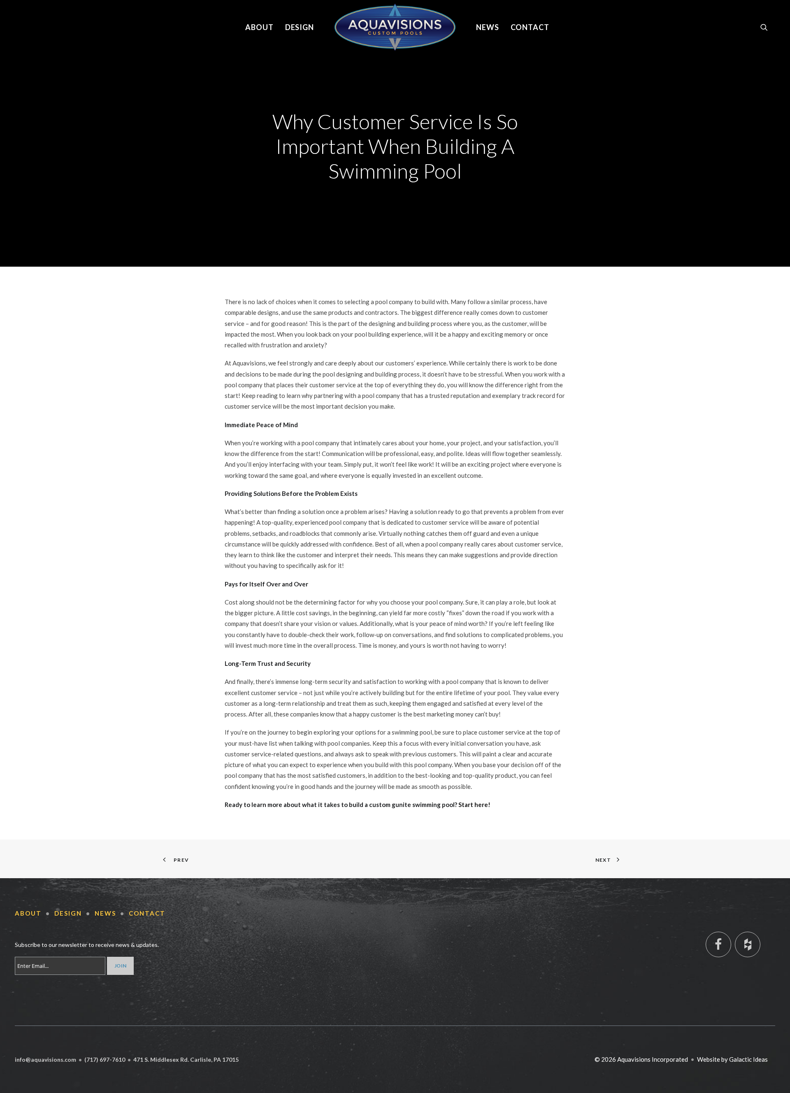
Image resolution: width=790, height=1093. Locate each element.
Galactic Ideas (748, 1059)
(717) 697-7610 (104, 1059)
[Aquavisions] (395, 27)
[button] (767, 27)
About (259, 27)
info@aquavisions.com (45, 1059)
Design (299, 27)
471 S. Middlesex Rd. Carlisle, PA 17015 (186, 1059)
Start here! (474, 804)
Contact (530, 27)
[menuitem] (259, 27)
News (487, 27)
